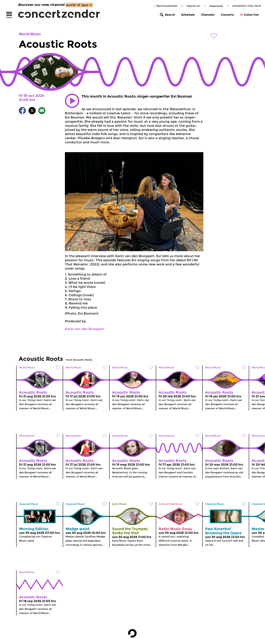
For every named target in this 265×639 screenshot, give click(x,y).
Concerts (227, 14)
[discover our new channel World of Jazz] (79, 5)
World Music (30, 34)
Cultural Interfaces (170, 504)
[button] (72, 101)
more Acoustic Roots (79, 359)
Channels (208, 14)
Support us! (193, 5)
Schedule (188, 14)
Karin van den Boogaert (84, 329)
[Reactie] (41, 111)
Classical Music (28, 504)
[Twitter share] (32, 111)
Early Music (119, 504)
